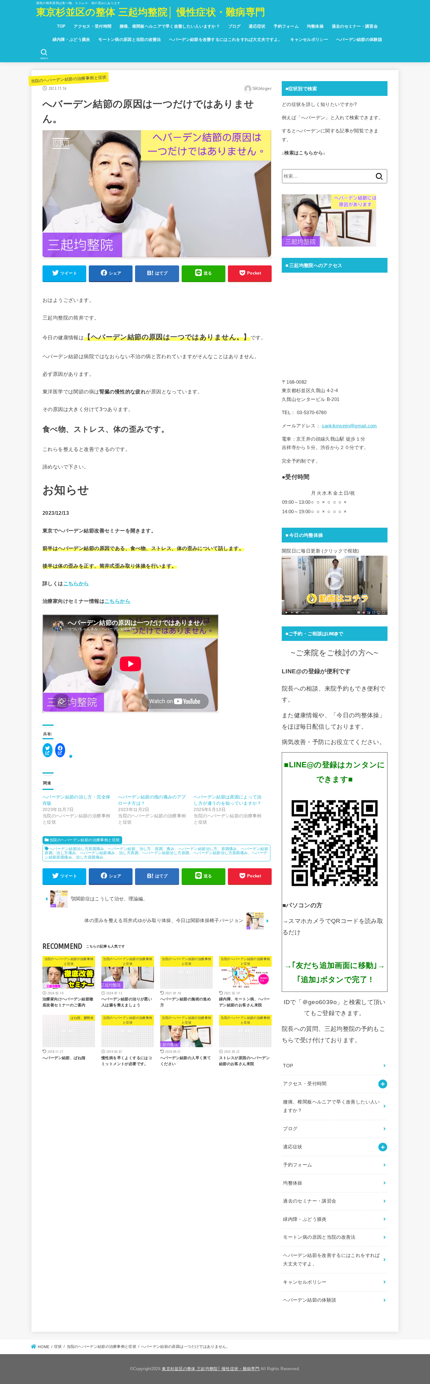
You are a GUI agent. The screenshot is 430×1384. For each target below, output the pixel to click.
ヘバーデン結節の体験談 (359, 39)
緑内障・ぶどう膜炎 (71, 39)
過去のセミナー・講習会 (355, 26)
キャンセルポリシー (309, 39)
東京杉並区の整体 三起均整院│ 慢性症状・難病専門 (150, 12)
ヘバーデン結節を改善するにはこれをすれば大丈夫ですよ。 (225, 39)
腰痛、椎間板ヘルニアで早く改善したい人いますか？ (170, 26)
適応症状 (257, 26)
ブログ (234, 26)
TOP (61, 26)
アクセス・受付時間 (92, 26)
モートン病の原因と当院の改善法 (129, 39)
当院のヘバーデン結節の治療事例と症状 (69, 79)
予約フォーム (286, 26)
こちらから (76, 583)
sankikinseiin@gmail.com (349, 425)
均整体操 (315, 26)
